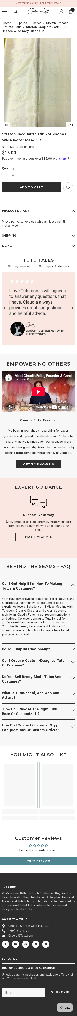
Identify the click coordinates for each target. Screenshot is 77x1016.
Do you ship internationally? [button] (26, 649)
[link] (68, 187)
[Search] (15, 11)
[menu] (4, 11)
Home (7, 23)
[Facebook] (5, 944)
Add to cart (31, 187)
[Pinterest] (25, 944)
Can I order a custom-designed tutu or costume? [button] (33, 662)
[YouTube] (45, 944)
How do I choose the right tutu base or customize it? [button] (29, 711)
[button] (4, 308)
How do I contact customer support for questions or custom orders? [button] (33, 727)
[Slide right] (70, 521)
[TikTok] (35, 944)
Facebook (35, 626)
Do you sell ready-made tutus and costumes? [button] (32, 679)
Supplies (21, 23)
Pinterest (21, 626)
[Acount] (61, 11)
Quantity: (8, 168)
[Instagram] (15, 944)
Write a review (38, 861)
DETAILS (57, 3)
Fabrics (36, 23)
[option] (38, 82)
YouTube (8, 626)
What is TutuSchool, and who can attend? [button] (30, 695)
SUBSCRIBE (61, 992)
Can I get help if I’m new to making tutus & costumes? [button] (32, 585)
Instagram (56, 626)
